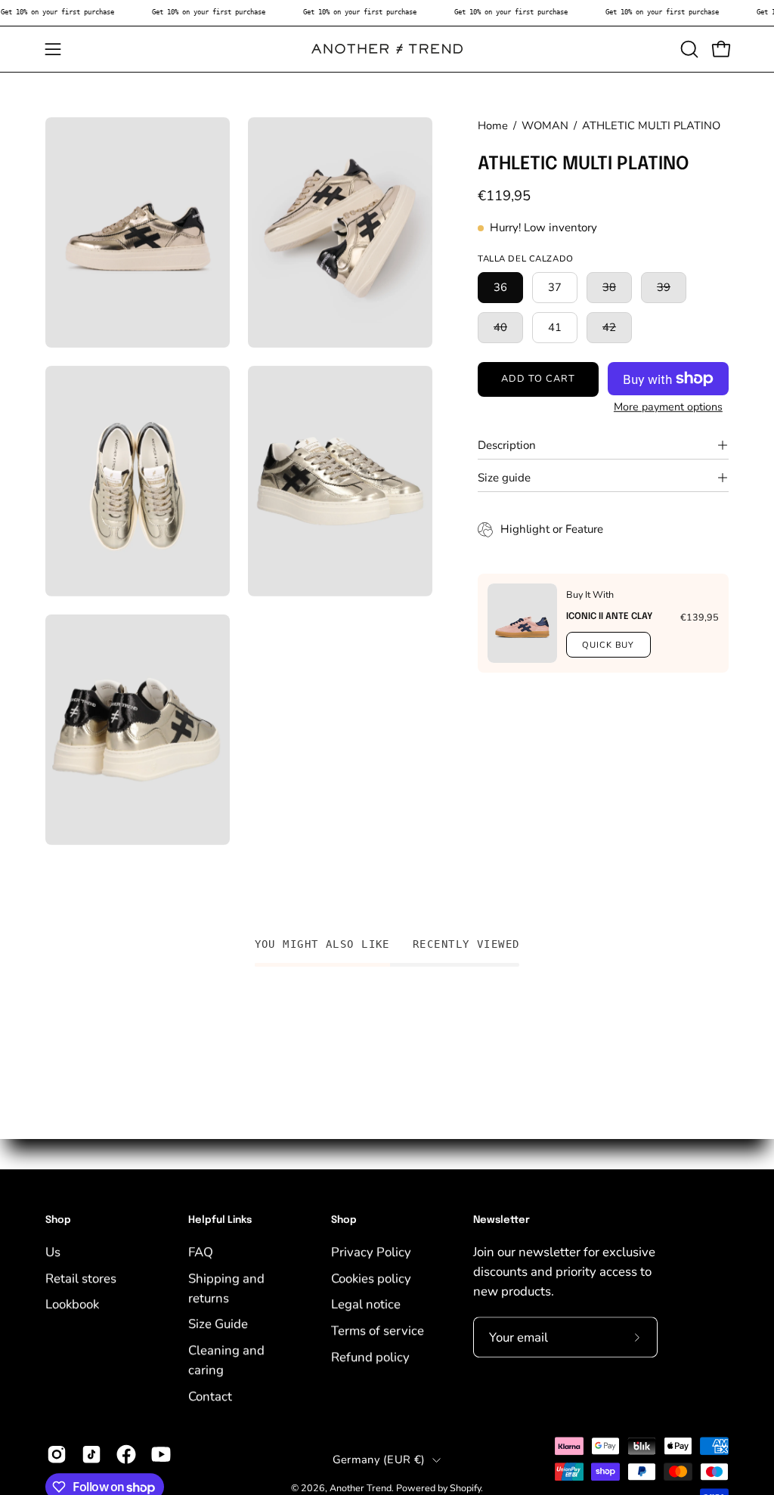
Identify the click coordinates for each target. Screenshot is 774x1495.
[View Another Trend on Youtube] (161, 1454)
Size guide (504, 477)
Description (507, 445)
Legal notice (366, 1304)
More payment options (668, 407)
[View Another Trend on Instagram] (56, 1454)
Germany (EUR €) (379, 1459)
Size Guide (218, 1323)
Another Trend (361, 1488)
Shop (58, 1220)
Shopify (465, 1488)
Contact (210, 1396)
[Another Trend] (387, 49)
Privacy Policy (371, 1252)
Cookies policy (371, 1277)
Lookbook (72, 1304)
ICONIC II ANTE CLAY (609, 616)
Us (52, 1252)
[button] (687, 49)
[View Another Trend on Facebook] (126, 1454)
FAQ (200, 1252)
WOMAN (545, 125)
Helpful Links (220, 1220)
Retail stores (80, 1277)
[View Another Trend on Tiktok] (91, 1454)
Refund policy (370, 1356)
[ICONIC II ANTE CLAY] (522, 623)
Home (493, 125)
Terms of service (377, 1330)
